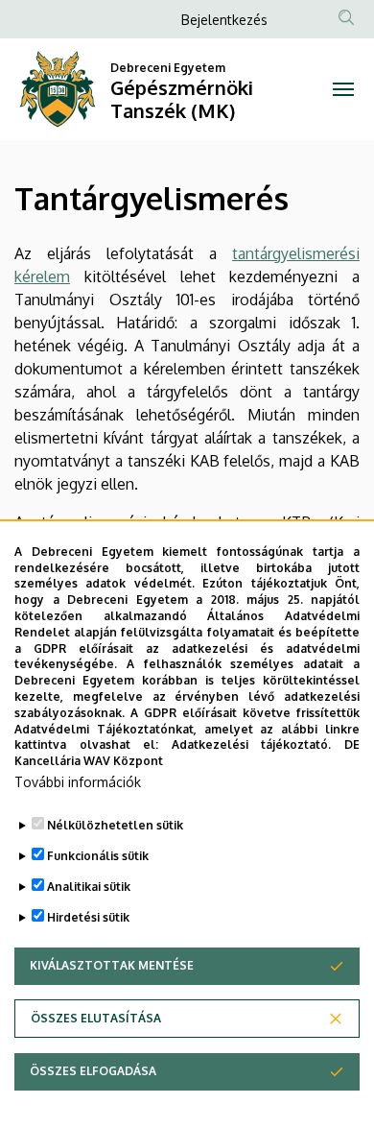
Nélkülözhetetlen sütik (115, 825)
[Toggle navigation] (343, 89)
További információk (77, 782)
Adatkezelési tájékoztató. (252, 744)
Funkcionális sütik (98, 856)
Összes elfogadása (93, 1071)
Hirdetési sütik (88, 917)
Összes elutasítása (96, 1018)
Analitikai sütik (88, 886)
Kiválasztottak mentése (112, 965)
